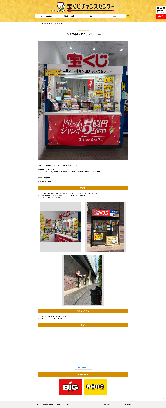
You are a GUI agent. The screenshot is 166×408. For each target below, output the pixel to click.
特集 (114, 16)
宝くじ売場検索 (46, 16)
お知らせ (92, 16)
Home (37, 24)
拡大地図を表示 (83, 368)
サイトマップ (67, 404)
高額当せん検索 (69, 16)
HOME (38, 404)
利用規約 (58, 404)
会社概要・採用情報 (48, 404)
